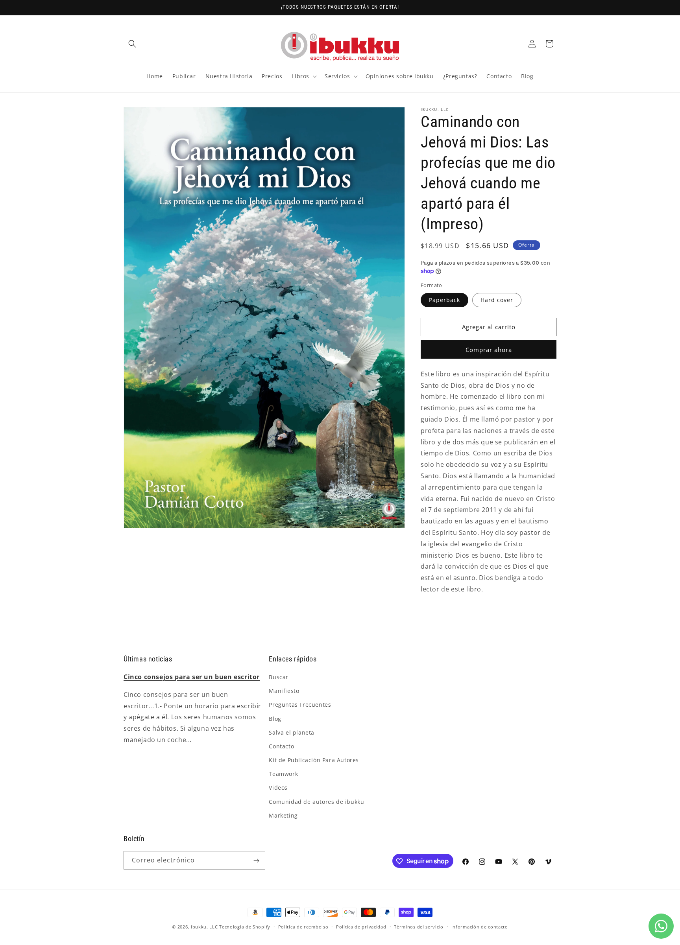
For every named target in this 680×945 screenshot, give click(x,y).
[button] (132, 43)
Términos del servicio (418, 926)
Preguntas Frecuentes (300, 705)
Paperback (444, 300)
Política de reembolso (303, 926)
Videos (278, 788)
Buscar (278, 677)
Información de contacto (479, 926)
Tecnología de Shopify (244, 927)
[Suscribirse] (256, 860)
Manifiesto (284, 690)
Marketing (283, 815)
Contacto (281, 746)
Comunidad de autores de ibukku (316, 801)
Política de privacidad (361, 926)
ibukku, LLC (204, 927)
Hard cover (496, 300)
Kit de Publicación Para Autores (314, 760)
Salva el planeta (291, 732)
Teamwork (283, 773)
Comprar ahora (489, 350)
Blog (275, 718)
